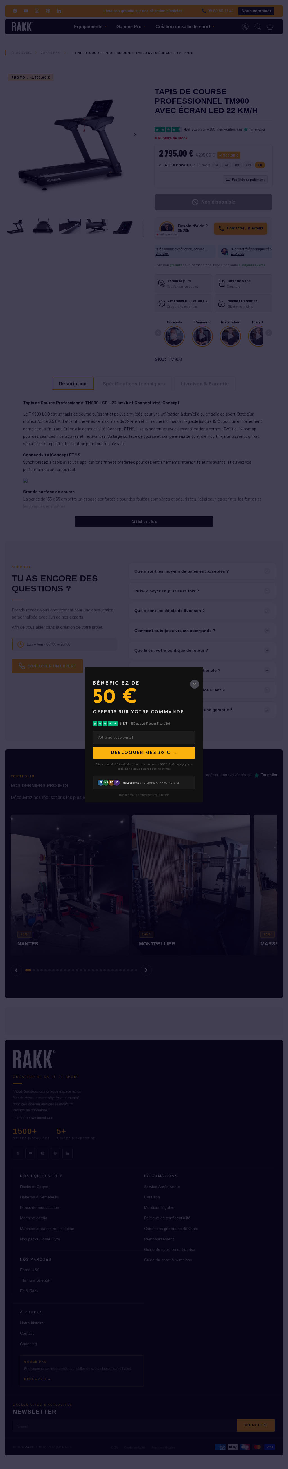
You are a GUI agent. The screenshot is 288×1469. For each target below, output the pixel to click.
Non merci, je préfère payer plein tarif (144, 794)
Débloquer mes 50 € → (144, 753)
